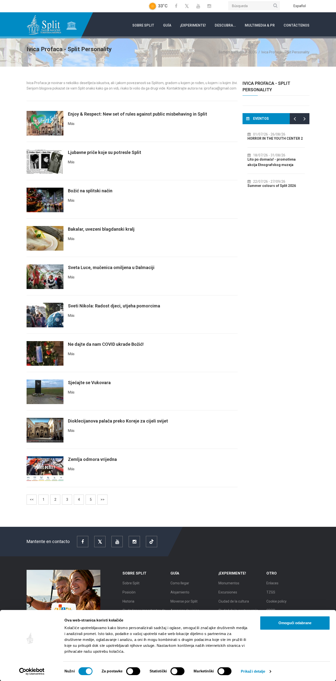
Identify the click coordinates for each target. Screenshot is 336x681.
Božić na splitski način (90, 190)
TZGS (270, 592)
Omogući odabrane (294, 623)
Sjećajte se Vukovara (89, 382)
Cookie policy (276, 601)
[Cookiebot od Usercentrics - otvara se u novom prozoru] (31, 671)
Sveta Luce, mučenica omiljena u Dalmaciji (111, 267)
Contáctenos (296, 25)
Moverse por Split (184, 601)
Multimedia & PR (260, 25)
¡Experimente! (193, 25)
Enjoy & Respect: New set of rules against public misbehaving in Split (137, 114)
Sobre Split (143, 25)
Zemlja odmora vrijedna (92, 459)
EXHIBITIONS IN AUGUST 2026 (273, 165)
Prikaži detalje (253, 671)
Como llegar (179, 583)
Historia (128, 601)
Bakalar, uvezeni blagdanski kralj (101, 229)
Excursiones (227, 592)
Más (71, 124)
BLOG (252, 52)
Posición (129, 592)
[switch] (133, 671)
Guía (167, 25)
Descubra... (225, 25)
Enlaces (272, 583)
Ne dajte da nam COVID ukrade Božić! (106, 344)
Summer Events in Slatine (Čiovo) (276, 186)
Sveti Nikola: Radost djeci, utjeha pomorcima (114, 305)
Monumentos (228, 583)
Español (299, 6)
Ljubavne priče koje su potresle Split (104, 152)
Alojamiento (179, 592)
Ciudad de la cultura (233, 601)
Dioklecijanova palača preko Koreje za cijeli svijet (118, 421)
